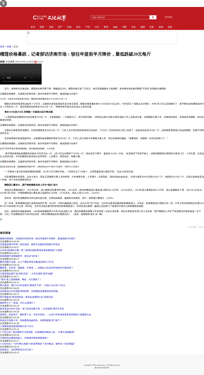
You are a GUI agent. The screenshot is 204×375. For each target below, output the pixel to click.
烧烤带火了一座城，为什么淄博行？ (18, 303)
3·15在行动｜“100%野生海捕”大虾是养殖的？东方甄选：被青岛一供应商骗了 (37, 344)
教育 (106, 27)
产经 (87, 27)
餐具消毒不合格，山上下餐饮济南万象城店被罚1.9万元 (27, 262)
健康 (142, 27)
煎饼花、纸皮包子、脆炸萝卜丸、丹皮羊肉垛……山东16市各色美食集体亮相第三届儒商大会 (45, 314)
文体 (133, 27)
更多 (170, 27)
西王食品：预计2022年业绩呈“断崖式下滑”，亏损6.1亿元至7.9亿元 (32, 285)
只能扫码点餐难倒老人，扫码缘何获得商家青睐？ (24, 338)
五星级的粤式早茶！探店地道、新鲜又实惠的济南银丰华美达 (30, 244)
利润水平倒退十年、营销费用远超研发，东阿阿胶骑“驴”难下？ (31, 320)
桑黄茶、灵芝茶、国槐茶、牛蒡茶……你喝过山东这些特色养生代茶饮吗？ (36, 268)
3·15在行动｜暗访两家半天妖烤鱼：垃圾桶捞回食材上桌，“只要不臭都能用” (37, 332)
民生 (78, 27)
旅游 (161, 27)
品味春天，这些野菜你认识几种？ (16, 349)
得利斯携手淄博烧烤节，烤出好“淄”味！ (20, 256)
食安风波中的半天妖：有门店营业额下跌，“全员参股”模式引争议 (32, 308)
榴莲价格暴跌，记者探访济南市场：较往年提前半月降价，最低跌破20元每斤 (37, 238)
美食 (152, 27)
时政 (69, 27)
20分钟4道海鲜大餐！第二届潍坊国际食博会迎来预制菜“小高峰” (31, 250)
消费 (124, 27)
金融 (115, 27)
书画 (51, 27)
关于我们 (168, 17)
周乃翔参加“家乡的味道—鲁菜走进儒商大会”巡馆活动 (26, 297)
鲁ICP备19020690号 (102, 368)
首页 (33, 27)
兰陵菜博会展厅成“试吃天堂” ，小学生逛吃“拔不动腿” (26, 273)
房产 (60, 27)
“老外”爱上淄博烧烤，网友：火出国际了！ (21, 279)
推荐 (42, 27)
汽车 (97, 27)
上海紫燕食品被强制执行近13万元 (16, 326)
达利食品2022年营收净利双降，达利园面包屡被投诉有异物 (29, 291)
